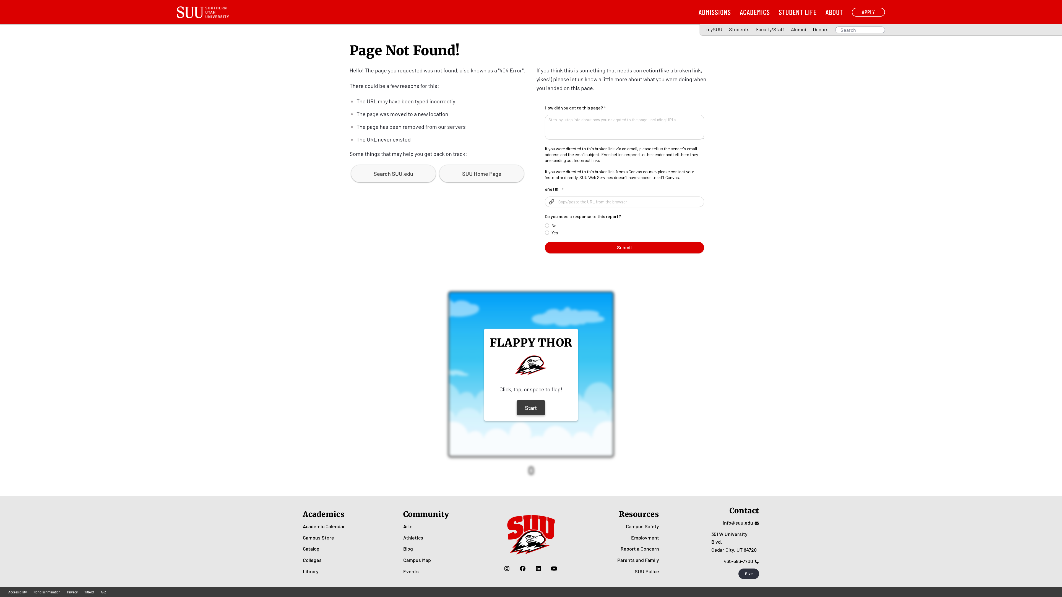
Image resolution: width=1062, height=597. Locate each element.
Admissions (715, 12)
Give (749, 573)
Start (531, 407)
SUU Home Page (481, 173)
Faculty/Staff (770, 29)
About (834, 12)
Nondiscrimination (47, 592)
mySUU (714, 29)
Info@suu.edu (738, 523)
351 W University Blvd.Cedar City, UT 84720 (734, 542)
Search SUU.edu (393, 173)
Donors (821, 29)
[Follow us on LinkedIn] (538, 568)
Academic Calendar (324, 526)
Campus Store (318, 538)
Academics (755, 12)
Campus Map (417, 560)
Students (739, 29)
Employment (645, 538)
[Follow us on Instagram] (506, 568)
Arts (408, 526)
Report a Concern (640, 549)
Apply (868, 12)
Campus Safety (642, 526)
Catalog (311, 549)
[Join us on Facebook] (522, 568)
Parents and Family (638, 560)
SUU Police (647, 571)
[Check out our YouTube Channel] (554, 568)
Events (411, 571)
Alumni (798, 29)
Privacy (72, 592)
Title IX (89, 592)
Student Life (798, 12)
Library (311, 571)
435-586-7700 (738, 561)
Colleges (312, 560)
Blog (408, 549)
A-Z (103, 592)
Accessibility (17, 592)
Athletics (413, 538)
